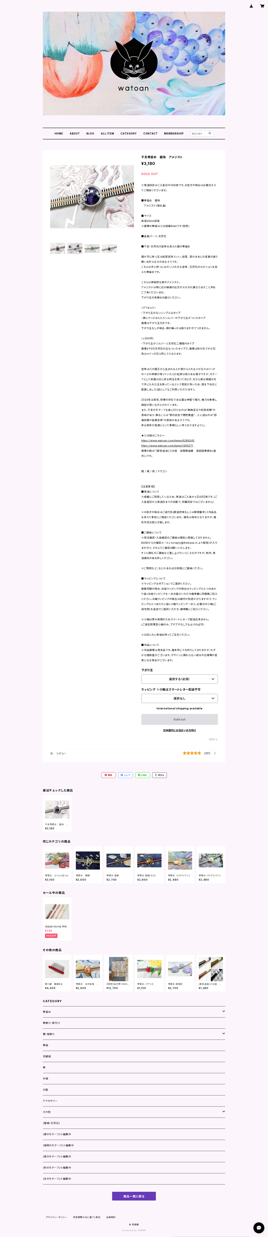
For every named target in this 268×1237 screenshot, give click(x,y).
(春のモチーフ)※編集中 (57, 1134)
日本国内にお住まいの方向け (179, 730)
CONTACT (150, 133)
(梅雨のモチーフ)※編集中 (58, 1145)
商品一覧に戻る (134, 1196)
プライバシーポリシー (56, 1217)
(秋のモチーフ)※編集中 (57, 1167)
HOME (59, 133)
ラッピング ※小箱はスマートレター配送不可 (171, 689)
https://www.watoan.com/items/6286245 (168, 440)
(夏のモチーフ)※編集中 (57, 1156)
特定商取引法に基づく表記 (86, 1217)
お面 (45, 1089)
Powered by (130, 1230)
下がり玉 (147, 670)
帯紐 (45, 1045)
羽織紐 (47, 1056)
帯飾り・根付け (51, 1022)
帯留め (47, 1011)
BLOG (90, 133)
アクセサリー (50, 1100)
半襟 (45, 1078)
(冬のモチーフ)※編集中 (57, 1178)
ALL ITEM (107, 133)
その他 (47, 1111)
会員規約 (111, 1217)
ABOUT (75, 133)
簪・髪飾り (49, 1034)
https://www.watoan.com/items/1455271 (167, 445)
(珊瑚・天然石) (51, 1123)
